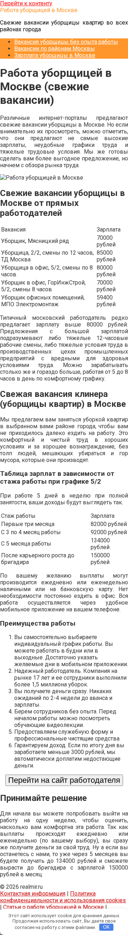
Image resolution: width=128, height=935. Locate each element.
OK (106, 927)
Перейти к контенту (26, 3)
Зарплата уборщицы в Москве (54, 55)
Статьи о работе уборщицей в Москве (53, 907)
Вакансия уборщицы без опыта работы (66, 41)
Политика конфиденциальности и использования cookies (63, 897)
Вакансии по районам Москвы (54, 48)
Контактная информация (32, 893)
